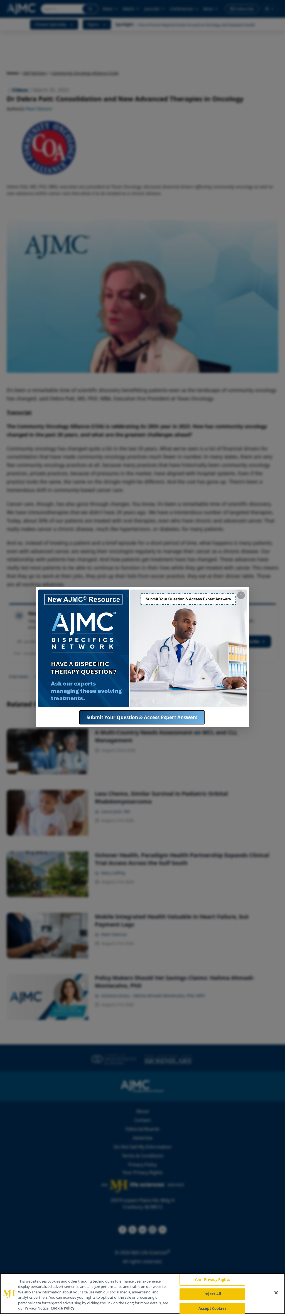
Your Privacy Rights (212, 1279)
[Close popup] (241, 595)
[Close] (276, 1293)
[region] (142, 1293)
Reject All (212, 1293)
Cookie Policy (62, 1308)
